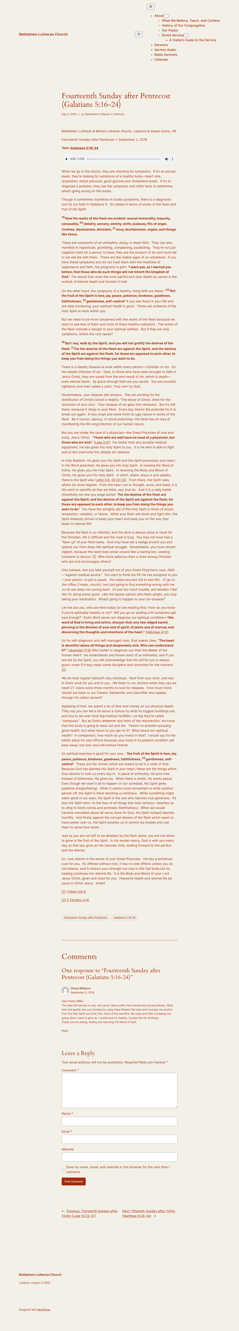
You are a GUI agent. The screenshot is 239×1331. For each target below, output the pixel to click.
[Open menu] (138, 34)
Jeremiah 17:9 (79, 650)
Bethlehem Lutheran (98, 114)
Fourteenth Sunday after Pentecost (85, 917)
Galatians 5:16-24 (84, 148)
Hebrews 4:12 (156, 632)
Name (67, 1113)
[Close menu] (150, 7)
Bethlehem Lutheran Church (43, 34)
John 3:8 (102, 480)
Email (67, 1131)
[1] (94, 557)
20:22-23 (118, 480)
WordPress (43, 1309)
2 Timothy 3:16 (78, 900)
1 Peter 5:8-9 (76, 892)
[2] (64, 670)
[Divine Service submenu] (186, 35)
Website (68, 1149)
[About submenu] (166, 16)
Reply (65, 1030)
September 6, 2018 (82, 992)
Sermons (119, 114)
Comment (70, 1070)
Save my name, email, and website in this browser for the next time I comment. (117, 1169)
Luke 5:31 (102, 442)
